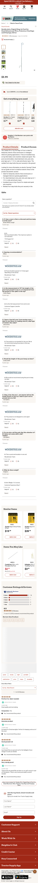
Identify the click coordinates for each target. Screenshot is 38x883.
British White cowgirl (8, 222)
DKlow (5, 254)
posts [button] (4, 674)
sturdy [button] (11, 674)
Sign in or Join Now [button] (13, 138)
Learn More (18, 3)
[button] (22, 3)
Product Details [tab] (10, 147)
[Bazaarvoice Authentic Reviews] (11, 592)
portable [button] (26, 674)
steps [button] (21, 679)
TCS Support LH (9, 239)
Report (6, 247)
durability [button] (29, 679)
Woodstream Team (10, 275)
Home (3, 23)
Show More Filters (6, 683)
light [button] (18, 674)
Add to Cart (13, 537)
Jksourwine (6, 324)
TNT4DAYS (6, 399)
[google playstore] (21, 877)
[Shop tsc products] (19, 18)
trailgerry (5, 471)
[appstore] (7, 877)
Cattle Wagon (7, 293)
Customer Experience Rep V (12, 485)
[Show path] (8, 23)
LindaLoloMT (6, 360)
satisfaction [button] (6, 679)
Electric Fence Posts (16, 23)
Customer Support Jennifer (12, 306)
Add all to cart (19, 128)
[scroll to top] (35, 871)
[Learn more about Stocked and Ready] (13, 39)
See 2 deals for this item (12, 82)
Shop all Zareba (5, 26)
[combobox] (20, 213)
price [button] (14, 679)
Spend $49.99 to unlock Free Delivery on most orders (19, 1)
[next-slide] (3, 69)
